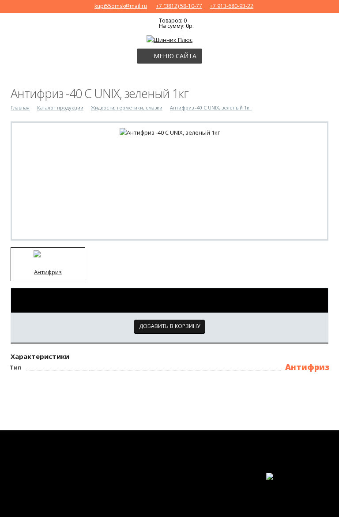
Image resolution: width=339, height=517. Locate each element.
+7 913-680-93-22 (231, 6)
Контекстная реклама (324, 490)
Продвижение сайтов (322, 483)
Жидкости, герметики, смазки (126, 107)
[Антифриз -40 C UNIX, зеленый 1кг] (170, 132)
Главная (20, 107)
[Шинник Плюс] (169, 39)
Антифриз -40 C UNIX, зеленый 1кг (211, 107)
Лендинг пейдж (294, 488)
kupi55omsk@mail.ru (120, 6)
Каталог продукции (60, 107)
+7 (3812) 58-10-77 (179, 6)
